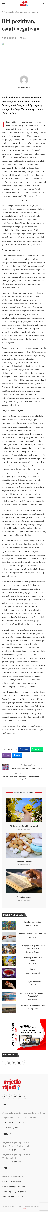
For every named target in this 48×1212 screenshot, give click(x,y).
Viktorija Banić (24, 87)
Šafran (32, 969)
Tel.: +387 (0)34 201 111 (13, 1161)
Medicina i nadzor (24, 861)
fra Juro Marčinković (32, 973)
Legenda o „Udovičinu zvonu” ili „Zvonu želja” (32, 994)
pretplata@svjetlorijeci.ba (13, 1186)
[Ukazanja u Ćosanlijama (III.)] (9, 1008)
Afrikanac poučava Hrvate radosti (24, 825)
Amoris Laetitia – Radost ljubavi (32, 933)
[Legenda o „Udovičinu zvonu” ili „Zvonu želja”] (9, 996)
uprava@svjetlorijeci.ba (13, 1181)
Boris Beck (32, 964)
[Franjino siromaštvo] (9, 925)
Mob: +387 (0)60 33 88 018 (14, 1127)
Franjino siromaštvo (32, 921)
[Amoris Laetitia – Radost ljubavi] (9, 937)
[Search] (44, 4)
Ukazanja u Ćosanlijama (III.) (32, 1005)
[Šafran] (9, 973)
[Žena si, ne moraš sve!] (9, 985)
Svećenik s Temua (24, 896)
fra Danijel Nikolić (32, 925)
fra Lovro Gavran (32, 952)
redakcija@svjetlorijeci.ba (14, 1176)
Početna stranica (8, 12)
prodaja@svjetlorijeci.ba (13, 1196)
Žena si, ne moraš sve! (32, 981)
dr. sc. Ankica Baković (32, 985)
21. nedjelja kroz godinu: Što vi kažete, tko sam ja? (32, 947)
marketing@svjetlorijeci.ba (14, 1191)
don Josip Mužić (32, 1008)
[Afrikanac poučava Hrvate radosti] (24, 810)
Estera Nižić (32, 937)
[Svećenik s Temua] (24, 881)
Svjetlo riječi (32, 999)
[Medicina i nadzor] (24, 845)
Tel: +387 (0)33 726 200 (13, 1122)
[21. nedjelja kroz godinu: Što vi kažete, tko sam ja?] (9, 949)
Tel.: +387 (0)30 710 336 (13, 1149)
